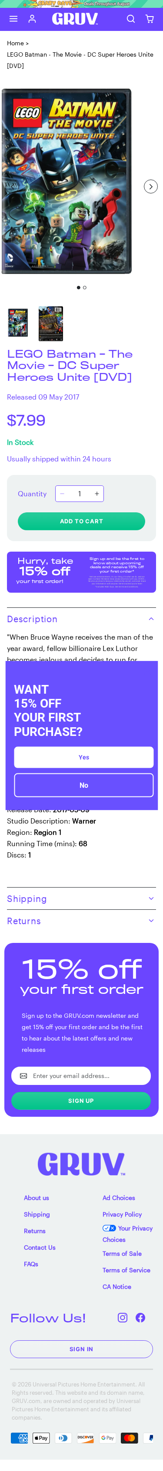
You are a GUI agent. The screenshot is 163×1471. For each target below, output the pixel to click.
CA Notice (117, 1286)
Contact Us (40, 1247)
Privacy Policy (122, 1214)
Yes (84, 756)
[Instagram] (123, 1318)
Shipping (37, 1214)
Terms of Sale (122, 1253)
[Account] (32, 19)
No (84, 785)
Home (15, 43)
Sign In (82, 1349)
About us (36, 1197)
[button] (13, 19)
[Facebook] (141, 1318)
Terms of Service (126, 1270)
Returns (35, 1230)
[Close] (147, 671)
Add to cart (81, 521)
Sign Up (81, 1100)
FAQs (31, 1264)
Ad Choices (119, 1197)
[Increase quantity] (97, 493)
